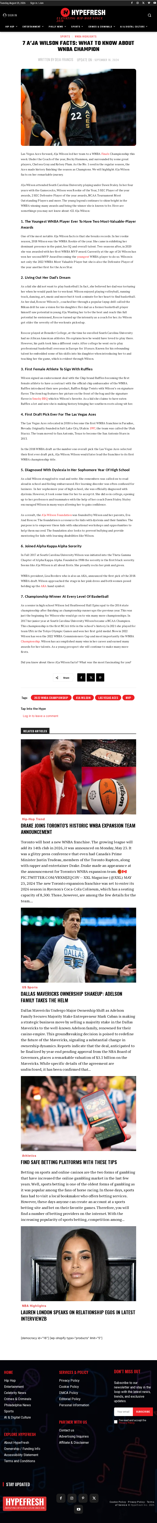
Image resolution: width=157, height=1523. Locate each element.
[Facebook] (132, 3)
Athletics (29, 1155)
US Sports (30, 987)
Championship (30, 641)
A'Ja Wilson (83, 697)
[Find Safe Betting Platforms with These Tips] (78, 1113)
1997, (93, 428)
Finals (105, 154)
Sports (65, 36)
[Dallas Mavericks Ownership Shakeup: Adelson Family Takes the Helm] (78, 945)
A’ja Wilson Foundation (56, 515)
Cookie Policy (118, 1502)
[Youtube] (154, 3)
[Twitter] (143, 3)
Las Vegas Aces (108, 697)
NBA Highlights (34, 1306)
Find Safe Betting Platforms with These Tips (69, 1162)
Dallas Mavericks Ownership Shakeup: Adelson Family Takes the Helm (71, 997)
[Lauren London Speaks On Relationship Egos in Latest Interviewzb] (78, 1263)
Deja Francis (64, 59)
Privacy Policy (126, 1422)
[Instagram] (137, 3)
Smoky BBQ (40, 398)
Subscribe (143, 1411)
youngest (83, 257)
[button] (149, 15)
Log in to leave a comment (40, 716)
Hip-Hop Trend (33, 819)
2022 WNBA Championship (51, 697)
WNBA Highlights (86, 36)
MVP (128, 697)
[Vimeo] (149, 3)
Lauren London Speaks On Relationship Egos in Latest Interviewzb (78, 1315)
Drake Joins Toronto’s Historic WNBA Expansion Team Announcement (78, 828)
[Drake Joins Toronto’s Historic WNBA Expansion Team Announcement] (78, 776)
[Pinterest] (100, 677)
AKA (44, 586)
